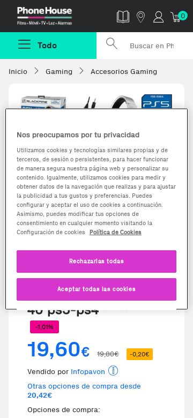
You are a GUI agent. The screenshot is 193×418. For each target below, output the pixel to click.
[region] (96, 209)
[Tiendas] (141, 16)
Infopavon (88, 371)
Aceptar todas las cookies (96, 289)
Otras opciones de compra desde (84, 391)
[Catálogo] (123, 16)
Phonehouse (52, 18)
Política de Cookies (116, 232)
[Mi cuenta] (158, 16)
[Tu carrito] (176, 16)
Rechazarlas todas (96, 261)
